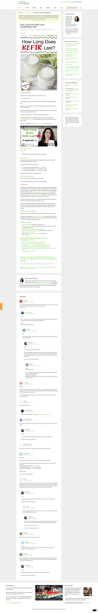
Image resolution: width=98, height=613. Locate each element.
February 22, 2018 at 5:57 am (34, 365)
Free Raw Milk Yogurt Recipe (39, 216)
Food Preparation (29, 12)
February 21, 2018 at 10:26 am (31, 330)
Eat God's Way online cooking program (44, 282)
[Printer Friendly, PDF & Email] (23, 33)
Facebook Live (29, 119)
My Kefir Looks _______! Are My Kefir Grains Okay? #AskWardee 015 (36, 245)
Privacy (60, 609)
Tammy (24, 382)
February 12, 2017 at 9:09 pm (28, 301)
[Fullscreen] (61, 599)
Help (58, 609)
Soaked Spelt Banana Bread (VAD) (71, 62)
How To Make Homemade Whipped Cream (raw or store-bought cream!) (71, 90)
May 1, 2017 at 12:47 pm (29, 431)
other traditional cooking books (44, 283)
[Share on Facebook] (1, 304)
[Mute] (59, 599)
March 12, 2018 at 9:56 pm (28, 445)
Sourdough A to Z (32, 283)
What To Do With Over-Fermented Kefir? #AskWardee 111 (34, 242)
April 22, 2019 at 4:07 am (30, 507)
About (56, 609)
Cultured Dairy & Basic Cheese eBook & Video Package (33, 229)
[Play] (36, 599)
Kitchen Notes (23, 268)
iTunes (34, 123)
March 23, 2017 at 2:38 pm (29, 411)
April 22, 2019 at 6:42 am (32, 518)
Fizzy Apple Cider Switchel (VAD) (71, 52)
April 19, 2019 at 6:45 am (27, 480)
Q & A (31, 268)
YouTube (41, 123)
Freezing (55, 267)
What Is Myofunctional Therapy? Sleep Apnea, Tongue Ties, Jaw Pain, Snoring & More (72, 45)
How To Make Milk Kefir (27, 224)
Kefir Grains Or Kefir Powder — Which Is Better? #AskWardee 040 (35, 246)
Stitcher (37, 123)
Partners (64, 609)
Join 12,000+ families (66, 1)
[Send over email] (1, 309)
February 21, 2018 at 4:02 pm (33, 344)
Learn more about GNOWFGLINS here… (14, 602)
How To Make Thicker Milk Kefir (28, 251)
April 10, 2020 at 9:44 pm (27, 555)
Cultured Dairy (35, 267)
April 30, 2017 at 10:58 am (28, 420)
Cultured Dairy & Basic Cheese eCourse (30, 230)
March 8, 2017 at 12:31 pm (28, 383)
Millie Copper (27, 312)
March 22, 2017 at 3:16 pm (28, 402)
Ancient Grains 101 (68, 64)
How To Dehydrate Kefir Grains (43, 414)
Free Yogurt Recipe (26, 226)
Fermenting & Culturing (43, 267)
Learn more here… (86, 602)
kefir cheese (32, 194)
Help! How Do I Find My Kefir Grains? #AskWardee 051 (33, 243)
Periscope (22, 119)
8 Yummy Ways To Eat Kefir (28, 232)
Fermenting (25, 283)
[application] (49, 592)
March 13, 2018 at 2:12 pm (28, 454)
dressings (38, 194)
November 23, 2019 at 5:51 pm (28, 534)
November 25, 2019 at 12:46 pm (30, 543)
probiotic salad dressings (33, 233)
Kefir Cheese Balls (26, 235)
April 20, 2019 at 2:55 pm (29, 493)
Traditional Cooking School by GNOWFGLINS (24, 3)
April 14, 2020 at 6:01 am (29, 566)
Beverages (31, 267)
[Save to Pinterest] (1, 306)
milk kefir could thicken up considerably (42, 191)
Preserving (28, 268)
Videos (33, 268)
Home (24, 12)
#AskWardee (26, 267)
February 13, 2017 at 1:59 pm (30, 313)
